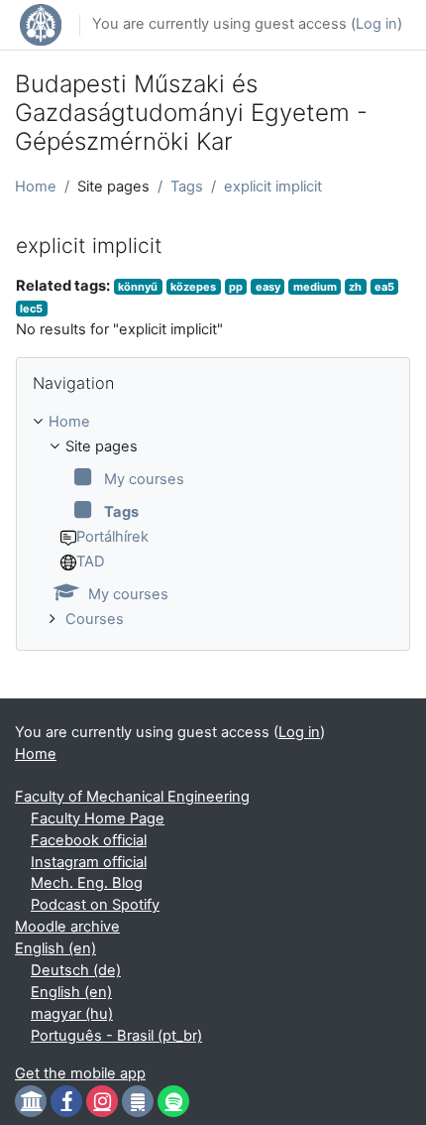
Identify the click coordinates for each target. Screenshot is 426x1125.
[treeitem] (213, 521)
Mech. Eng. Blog (87, 883)
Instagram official (89, 862)
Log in (376, 24)
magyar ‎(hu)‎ (72, 1014)
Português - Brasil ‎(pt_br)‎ (116, 1036)
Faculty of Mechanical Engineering (132, 797)
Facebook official (89, 840)
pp (236, 287)
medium (315, 287)
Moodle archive (67, 927)
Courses (94, 619)
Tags (186, 186)
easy (268, 287)
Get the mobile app (80, 1073)
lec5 (31, 308)
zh (355, 287)
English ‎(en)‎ (55, 948)
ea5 (384, 287)
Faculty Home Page (97, 818)
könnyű (138, 287)
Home (35, 186)
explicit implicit (273, 186)
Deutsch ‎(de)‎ (76, 970)
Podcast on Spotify (95, 905)
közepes (193, 287)
